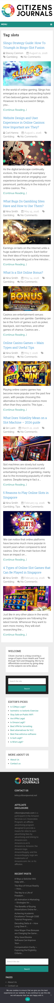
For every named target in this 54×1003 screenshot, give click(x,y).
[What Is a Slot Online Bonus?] (27, 298)
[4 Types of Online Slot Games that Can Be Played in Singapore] (27, 598)
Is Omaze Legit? (17, 722)
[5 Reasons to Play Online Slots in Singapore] (27, 523)
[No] (51, 995)
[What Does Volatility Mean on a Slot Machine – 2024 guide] (27, 448)
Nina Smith (12, 211)
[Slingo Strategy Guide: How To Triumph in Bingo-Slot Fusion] (27, 73)
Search (27, 689)
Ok (27, 999)
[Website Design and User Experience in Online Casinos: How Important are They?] (27, 153)
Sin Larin (10, 428)
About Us (14, 759)
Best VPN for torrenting (21, 726)
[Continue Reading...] (15, 109)
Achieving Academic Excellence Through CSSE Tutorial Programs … (27, 916)
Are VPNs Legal (17, 718)
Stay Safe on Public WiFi (21, 714)
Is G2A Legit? (16, 738)
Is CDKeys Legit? (18, 707)
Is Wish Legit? (16, 742)
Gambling (11, 56)
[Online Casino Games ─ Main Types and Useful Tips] (27, 373)
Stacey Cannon (14, 53)
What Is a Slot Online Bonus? (23, 272)
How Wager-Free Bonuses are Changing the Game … (27, 932)
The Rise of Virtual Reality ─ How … (27, 887)
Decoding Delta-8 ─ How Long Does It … (26, 925)
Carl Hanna (12, 132)
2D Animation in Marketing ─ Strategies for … (27, 901)
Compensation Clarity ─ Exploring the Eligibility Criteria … (26, 950)
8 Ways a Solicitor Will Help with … (25, 880)
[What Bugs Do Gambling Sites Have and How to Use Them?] (27, 232)
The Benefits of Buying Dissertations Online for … (26, 908)
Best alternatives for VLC (22, 730)
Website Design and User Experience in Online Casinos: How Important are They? (24, 122)
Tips (17, 506)
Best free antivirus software (23, 734)
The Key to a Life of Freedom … (23, 894)
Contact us (15, 763)
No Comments (32, 56)
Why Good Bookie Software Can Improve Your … (25, 940)
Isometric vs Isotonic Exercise (24, 711)
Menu (4, 24)
